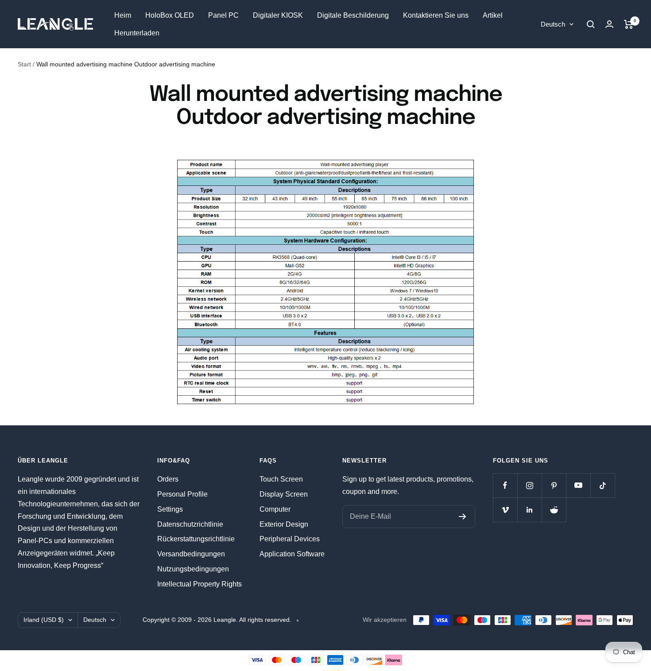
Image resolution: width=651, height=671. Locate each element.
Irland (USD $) (43, 619)
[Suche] (591, 24)
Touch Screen (281, 479)
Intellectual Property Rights (199, 584)
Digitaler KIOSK (278, 15)
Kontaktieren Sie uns (436, 15)
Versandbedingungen (191, 554)
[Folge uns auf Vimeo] (505, 509)
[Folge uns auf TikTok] (602, 485)
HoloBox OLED (169, 15)
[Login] (609, 24)
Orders (167, 479)
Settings (170, 509)
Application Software (292, 554)
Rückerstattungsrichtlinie (196, 539)
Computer (275, 509)
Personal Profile (182, 494)
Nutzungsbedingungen (193, 569)
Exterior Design (284, 524)
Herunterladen (136, 33)
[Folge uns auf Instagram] (529, 485)
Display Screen (284, 494)
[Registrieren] (462, 516)
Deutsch (553, 24)
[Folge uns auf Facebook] (505, 485)
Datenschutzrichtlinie (190, 524)
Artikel (493, 15)
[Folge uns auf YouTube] (578, 485)
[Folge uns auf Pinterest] (554, 485)
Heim (122, 15)
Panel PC (223, 15)
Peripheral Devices (290, 539)
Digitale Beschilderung (353, 15)
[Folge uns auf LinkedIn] (529, 509)
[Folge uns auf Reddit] (554, 509)
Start (24, 64)
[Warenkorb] (628, 24)
